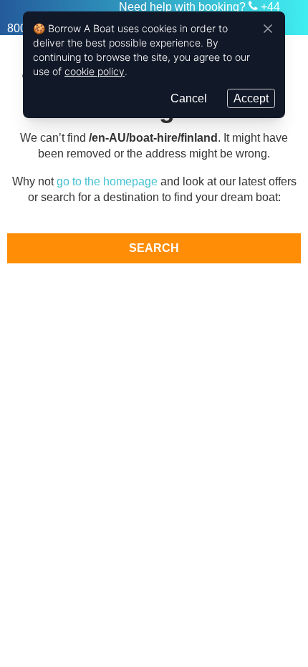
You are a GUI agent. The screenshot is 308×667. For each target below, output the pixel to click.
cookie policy (94, 71)
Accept (251, 98)
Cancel (188, 98)
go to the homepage (107, 181)
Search (154, 248)
